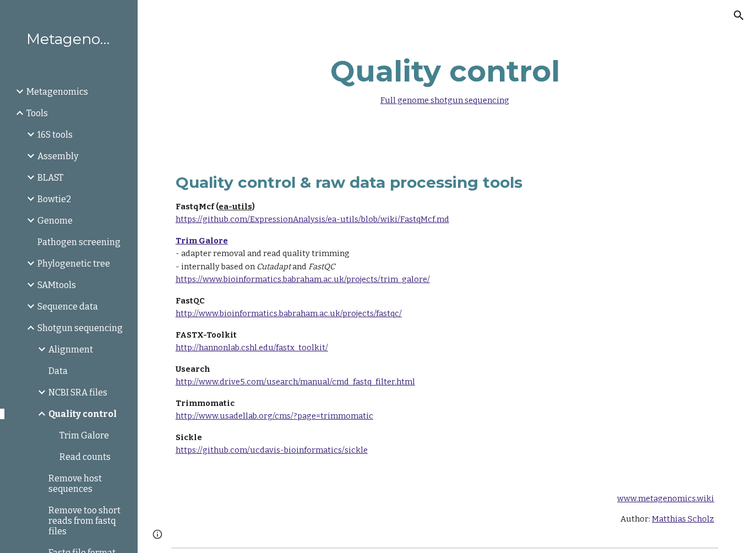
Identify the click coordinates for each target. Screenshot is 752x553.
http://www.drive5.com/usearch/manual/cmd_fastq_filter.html (295, 382)
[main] (445, 77)
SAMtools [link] (56, 285)
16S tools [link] (55, 134)
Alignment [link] (70, 349)
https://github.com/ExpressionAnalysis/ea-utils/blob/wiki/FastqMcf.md (312, 219)
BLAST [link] (50, 177)
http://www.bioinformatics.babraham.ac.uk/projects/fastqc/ (289, 313)
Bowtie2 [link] (54, 199)
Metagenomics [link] (57, 91)
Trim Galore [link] (84, 435)
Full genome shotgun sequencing (444, 100)
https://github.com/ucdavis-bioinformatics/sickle (272, 450)
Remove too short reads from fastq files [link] (84, 520)
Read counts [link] (85, 457)
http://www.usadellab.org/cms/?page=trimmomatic (274, 416)
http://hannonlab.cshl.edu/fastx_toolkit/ (252, 348)
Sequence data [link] (67, 306)
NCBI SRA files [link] (77, 392)
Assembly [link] (57, 156)
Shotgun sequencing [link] (80, 328)
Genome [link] (55, 220)
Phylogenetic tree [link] (73, 263)
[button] (739, 15)
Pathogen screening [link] (79, 242)
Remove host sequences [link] (75, 483)
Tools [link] (37, 113)
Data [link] (58, 371)
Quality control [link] (82, 414)
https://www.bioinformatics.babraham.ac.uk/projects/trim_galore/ (303, 279)
